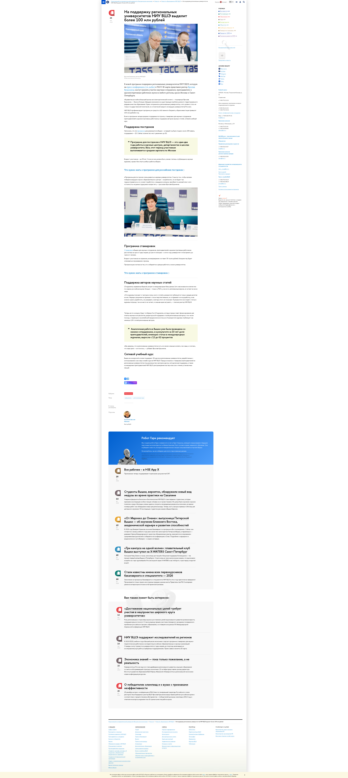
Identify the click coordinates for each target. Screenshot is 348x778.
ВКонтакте (224, 69)
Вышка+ (137, 739)
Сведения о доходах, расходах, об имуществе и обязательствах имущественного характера (117, 752)
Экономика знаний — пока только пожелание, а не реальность (156, 661)
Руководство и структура (115, 732)
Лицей (137, 729)
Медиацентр (192, 739)
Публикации (192, 744)
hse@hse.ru (221, 117)
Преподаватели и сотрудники (116, 736)
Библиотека (192, 729)
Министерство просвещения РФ (224, 734)
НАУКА (164, 727)
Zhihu (222, 81)
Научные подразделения (168, 729)
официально (128, 398)
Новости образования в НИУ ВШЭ (165, 721)
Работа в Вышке (112, 767)
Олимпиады (138, 734)
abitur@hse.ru (222, 130)
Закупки (110, 741)
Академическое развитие (168, 741)
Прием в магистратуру (141, 741)
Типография (192, 736)
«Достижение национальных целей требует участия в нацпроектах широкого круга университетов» (152, 612)
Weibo (222, 79)
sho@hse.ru (221, 148)
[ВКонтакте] (125, 379)
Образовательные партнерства (143, 753)
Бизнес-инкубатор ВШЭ (141, 751)
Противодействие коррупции (116, 748)
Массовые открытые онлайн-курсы (225, 736)
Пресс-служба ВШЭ (224, 177)
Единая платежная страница (115, 765)
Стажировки (128, 250)
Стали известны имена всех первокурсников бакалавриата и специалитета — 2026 (153, 573)
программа (141, 131)
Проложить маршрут (224, 174)
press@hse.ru (222, 183)
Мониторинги (165, 734)
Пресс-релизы (222, 186)
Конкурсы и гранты (167, 744)
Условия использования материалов (228, 189)
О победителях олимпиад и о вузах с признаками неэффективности (156, 686)
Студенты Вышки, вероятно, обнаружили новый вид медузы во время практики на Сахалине (158, 493)
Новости (151, 721)
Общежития (221, 141)
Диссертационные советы (169, 736)
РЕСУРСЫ (192, 727)
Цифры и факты (112, 729)
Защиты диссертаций (167, 739)
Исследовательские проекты (170, 732)
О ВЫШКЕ (111, 727)
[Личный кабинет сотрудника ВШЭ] (240, 2)
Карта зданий (222, 172)
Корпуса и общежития (114, 739)
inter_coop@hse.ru (223, 169)
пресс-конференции (141, 87)
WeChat (223, 76)
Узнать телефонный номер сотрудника (229, 113)
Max (222, 84)
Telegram (223, 74)
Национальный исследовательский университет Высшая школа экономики (128, 721)
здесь (204, 774)
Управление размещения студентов (228, 144)
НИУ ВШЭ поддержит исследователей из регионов (158, 637)
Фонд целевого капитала (115, 746)
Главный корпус (222, 90)
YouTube (223, 71)
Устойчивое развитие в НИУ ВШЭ (117, 734)
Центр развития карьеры (141, 748)
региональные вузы (138, 398)
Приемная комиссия (224, 121)
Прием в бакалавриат (141, 736)
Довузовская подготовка (141, 732)
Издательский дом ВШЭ (195, 732)
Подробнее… (145, 458)
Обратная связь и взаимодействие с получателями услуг (144, 756)
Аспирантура (138, 744)
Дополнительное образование (143, 746)
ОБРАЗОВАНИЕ (140, 727)
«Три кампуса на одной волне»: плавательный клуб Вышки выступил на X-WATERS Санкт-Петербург (157, 550)
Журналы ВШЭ (193, 741)
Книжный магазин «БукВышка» (196, 734)
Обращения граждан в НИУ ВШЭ (117, 744)
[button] (196, 48)
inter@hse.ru (221, 158)
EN (232, 2)
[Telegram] (128, 379)
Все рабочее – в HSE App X (141, 469)
